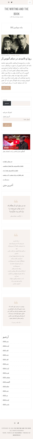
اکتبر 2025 (5, 350)
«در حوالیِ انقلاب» (7, 161)
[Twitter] (18, 423)
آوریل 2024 (6, 368)
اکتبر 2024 (5, 359)
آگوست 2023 (6, 382)
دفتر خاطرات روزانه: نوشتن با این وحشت (13, 175)
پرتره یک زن (6, 179)
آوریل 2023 (6, 400)
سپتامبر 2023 (6, 377)
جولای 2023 (6, 386)
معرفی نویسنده (15, 55)
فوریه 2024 (6, 373)
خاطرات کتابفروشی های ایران (10, 170)
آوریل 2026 (6, 346)
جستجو (5, 100)
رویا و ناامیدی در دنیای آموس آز (16, 58)
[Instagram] (14, 423)
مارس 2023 (6, 404)
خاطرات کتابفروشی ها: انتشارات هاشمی (13, 166)
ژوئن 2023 (6, 391)
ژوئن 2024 (6, 364)
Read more (6, 88)
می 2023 (5, 395)
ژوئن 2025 (6, 355)
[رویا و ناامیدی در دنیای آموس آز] (15, 44)
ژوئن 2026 (6, 341)
